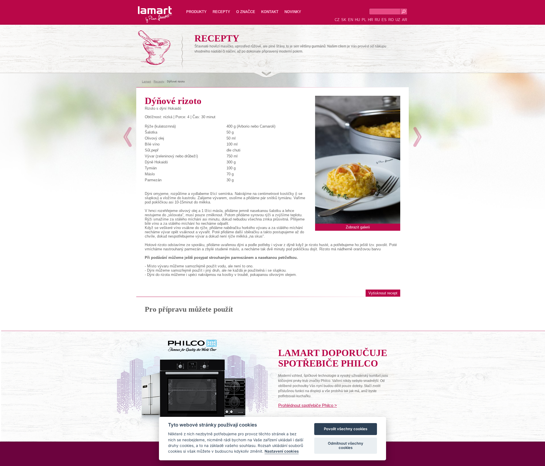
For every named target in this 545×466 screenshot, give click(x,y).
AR (404, 20)
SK (343, 20)
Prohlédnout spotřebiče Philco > (307, 405)
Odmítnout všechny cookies (345, 445)
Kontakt (269, 12)
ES (384, 20)
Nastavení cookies (282, 451)
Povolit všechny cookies (345, 429)
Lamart (149, 10)
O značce (245, 12)
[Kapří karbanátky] (417, 137)
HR (370, 20)
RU (377, 20)
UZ (397, 20)
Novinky (292, 12)
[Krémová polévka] (127, 137)
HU (357, 20)
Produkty (196, 12)
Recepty (221, 12)
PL (364, 20)
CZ (337, 20)
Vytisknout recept (382, 293)
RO (391, 20)
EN (350, 20)
